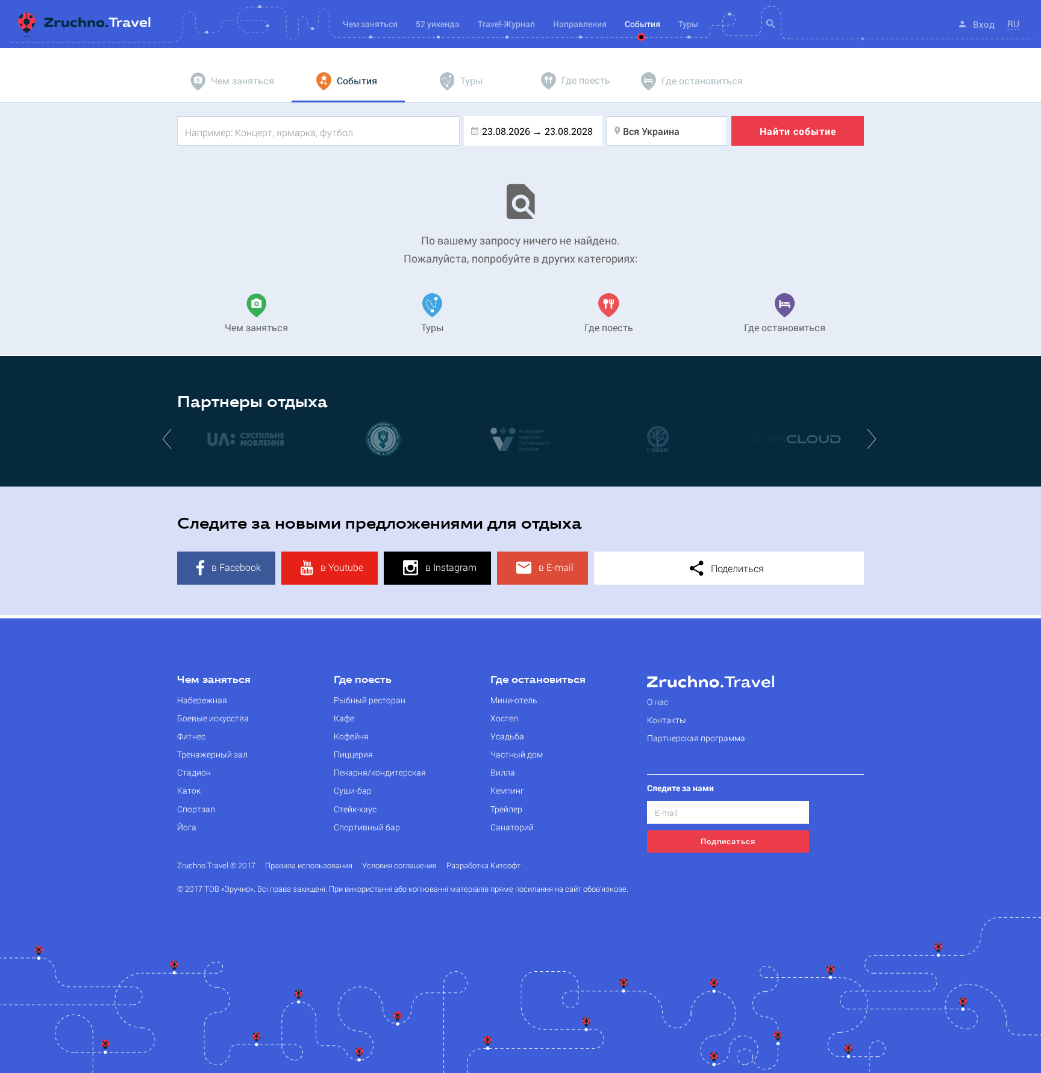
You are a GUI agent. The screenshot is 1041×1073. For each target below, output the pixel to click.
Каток (189, 790)
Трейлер (506, 809)
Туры (688, 24)
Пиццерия (353, 754)
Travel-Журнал (506, 24)
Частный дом (516, 754)
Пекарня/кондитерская (380, 772)
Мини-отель (513, 700)
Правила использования (308, 865)
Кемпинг (507, 790)
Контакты (666, 720)
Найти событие (798, 131)
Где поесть (363, 680)
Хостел (504, 718)
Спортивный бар (367, 827)
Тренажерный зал (212, 754)
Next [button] (873, 438)
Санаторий (512, 827)
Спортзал (196, 809)
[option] (245, 438)
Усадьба (507, 736)
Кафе (344, 718)
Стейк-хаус (355, 809)
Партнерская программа (696, 738)
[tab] (233, 81)
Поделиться (736, 568)
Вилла (502, 772)
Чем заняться (214, 680)
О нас (657, 702)
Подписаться (728, 841)
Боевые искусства (213, 718)
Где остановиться (538, 680)
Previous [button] (168, 438)
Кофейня (351, 736)
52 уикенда (438, 24)
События (642, 24)
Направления (580, 24)
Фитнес (191, 736)
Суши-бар (353, 790)
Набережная (202, 700)
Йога (186, 827)
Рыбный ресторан (369, 700)
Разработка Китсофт (483, 865)
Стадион (194, 772)
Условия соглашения (399, 865)
